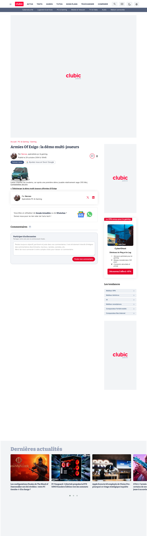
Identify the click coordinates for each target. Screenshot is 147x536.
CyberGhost (120, 249)
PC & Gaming (62, 10)
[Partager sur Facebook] (141, 517)
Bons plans (71, 4)
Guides (49, 4)
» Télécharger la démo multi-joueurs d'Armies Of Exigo (34, 188)
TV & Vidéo (93, 10)
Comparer (103, 4)
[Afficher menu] (10, 4)
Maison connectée (118, 10)
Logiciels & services (45, 10)
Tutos (59, 4)
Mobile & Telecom (78, 10)
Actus (30, 4)
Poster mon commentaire (83, 259)
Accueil (13, 142)
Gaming (33, 142)
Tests (39, 4)
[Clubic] (19, 4)
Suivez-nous (17, 162)
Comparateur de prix (19, 184)
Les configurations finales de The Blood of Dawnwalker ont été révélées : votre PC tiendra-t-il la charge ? (29, 487)
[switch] (129, 4)
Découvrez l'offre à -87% (120, 271)
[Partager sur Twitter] (141, 525)
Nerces (24, 154)
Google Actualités (43, 213)
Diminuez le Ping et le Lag (120, 252)
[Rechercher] (114, 4)
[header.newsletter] (122, 4)
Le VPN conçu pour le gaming (118, 219)
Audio (104, 10)
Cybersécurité (27, 10)
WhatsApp (60, 213)
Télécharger (87, 4)
